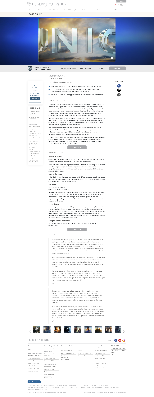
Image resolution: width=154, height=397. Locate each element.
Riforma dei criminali (100, 353)
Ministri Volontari (99, 368)
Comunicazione (33, 124)
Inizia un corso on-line (84, 385)
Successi (101, 68)
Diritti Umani (98, 361)
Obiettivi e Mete (32, 156)
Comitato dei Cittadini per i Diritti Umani (37, 389)
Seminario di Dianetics (50, 366)
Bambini (31, 149)
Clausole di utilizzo (112, 392)
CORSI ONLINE (35, 108)
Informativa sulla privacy (90, 392)
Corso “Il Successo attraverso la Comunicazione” (49, 376)
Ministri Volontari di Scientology (100, 385)
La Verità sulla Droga (100, 358)
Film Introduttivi (82, 356)
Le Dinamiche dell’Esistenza (32, 114)
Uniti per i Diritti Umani (97, 387)
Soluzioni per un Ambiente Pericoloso (33, 144)
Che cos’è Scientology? (70, 10)
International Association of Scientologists (38, 387)
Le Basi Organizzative (34, 153)
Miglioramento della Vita (50, 372)
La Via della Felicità (99, 348)
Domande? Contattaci (119, 348)
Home (30, 10)
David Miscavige (73, 385)
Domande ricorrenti (33, 371)
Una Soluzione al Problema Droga (33, 130)
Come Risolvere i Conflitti (35, 133)
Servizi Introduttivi (86, 10)
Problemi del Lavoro (49, 358)
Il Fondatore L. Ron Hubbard (35, 355)
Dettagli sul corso (85, 68)
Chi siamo (40, 10)
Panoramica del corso (68, 68)
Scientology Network (51, 346)
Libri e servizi (118, 10)
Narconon (64, 387)
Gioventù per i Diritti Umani (112, 387)
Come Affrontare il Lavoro (35, 151)
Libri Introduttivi (82, 348)
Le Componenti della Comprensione (34, 117)
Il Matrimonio (32, 147)
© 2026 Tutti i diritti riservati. (47, 392)
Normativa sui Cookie (102, 392)
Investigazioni (32, 158)
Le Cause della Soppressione (33, 140)
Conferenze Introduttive (84, 353)
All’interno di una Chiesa (34, 368)
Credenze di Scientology (34, 358)
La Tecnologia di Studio (34, 111)
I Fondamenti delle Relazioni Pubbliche (33, 160)
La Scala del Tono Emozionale (33, 121)
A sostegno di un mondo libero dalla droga (79, 387)
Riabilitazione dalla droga (101, 356)
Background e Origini (33, 363)
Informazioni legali (122, 392)
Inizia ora (117, 68)
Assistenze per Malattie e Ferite (34, 127)
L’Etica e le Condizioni (34, 138)
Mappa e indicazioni (118, 355)
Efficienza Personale (49, 369)
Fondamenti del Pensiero (51, 361)
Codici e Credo (31, 366)
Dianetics (39, 385)
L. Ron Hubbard (53, 10)
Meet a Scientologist (49, 348)
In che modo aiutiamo (102, 10)
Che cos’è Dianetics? (33, 361)
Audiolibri (80, 350)
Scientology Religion (62, 385)
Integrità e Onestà (33, 135)
